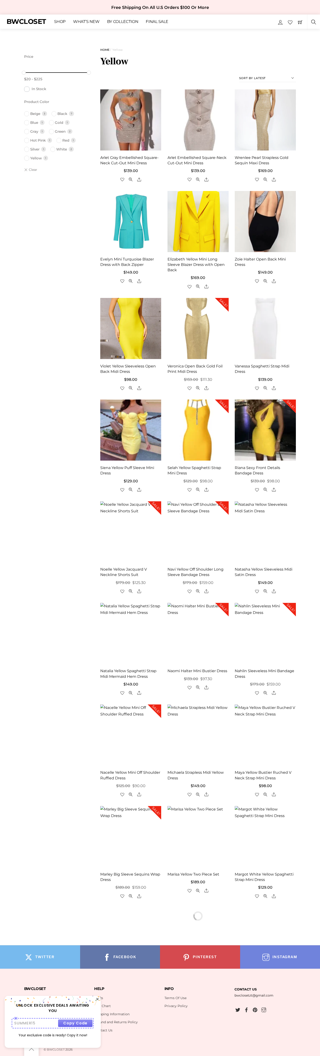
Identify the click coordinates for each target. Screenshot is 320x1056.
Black (62, 113)
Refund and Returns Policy (116, 1022)
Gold (59, 122)
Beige (35, 113)
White (61, 149)
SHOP (60, 21)
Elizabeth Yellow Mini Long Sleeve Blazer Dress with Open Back (196, 264)
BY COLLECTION (122, 21)
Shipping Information (112, 1014)
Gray (34, 131)
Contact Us (103, 1030)
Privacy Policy (176, 1006)
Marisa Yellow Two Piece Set (193, 874)
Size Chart (102, 1006)
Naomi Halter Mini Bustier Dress (197, 671)
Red (65, 140)
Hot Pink (38, 140)
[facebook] (246, 1009)
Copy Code (75, 1023)
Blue (34, 122)
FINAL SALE (157, 21)
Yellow (36, 158)
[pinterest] (255, 1009)
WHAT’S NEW (86, 21)
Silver (35, 149)
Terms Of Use (175, 998)
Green (60, 131)
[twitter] (237, 1009)
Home (104, 49)
